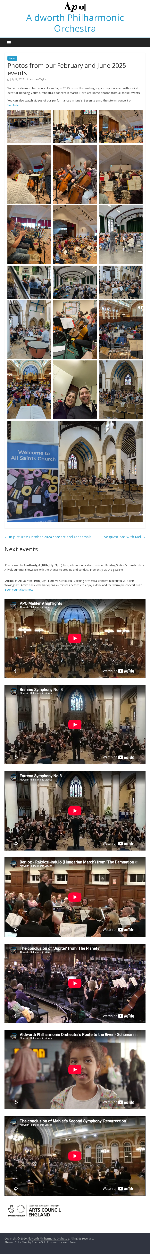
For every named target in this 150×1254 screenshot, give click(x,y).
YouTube (13, 105)
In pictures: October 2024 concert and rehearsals (47, 536)
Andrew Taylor (38, 79)
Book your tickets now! (19, 589)
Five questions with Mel (123, 536)
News (12, 58)
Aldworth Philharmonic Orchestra (75, 22)
